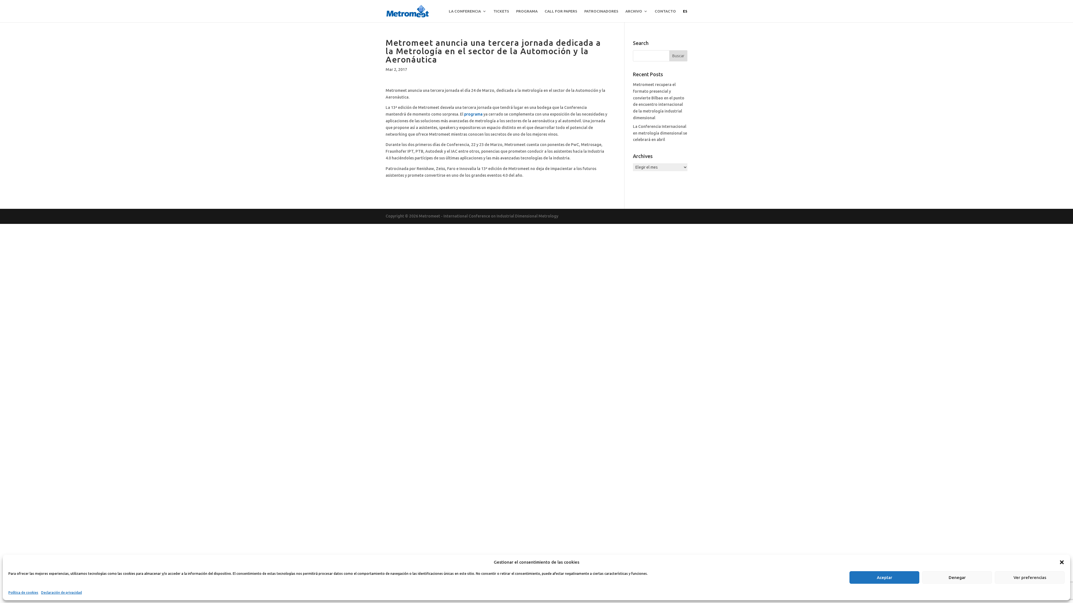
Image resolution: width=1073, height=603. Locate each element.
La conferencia (465, 11)
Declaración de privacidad (61, 592)
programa (473, 114)
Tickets (501, 11)
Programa (527, 11)
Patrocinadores (601, 11)
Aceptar (884, 577)
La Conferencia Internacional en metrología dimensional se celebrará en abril (660, 133)
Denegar (957, 577)
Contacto (665, 11)
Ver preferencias (1029, 577)
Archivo (633, 11)
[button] (1062, 562)
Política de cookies (23, 592)
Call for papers (561, 11)
